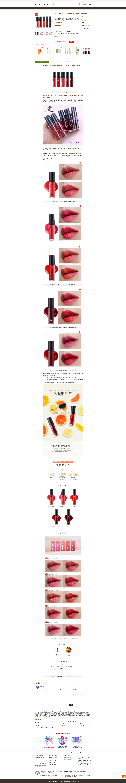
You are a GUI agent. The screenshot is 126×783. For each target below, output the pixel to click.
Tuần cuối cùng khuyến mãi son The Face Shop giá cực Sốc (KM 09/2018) (84, 764)
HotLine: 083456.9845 (74, 0)
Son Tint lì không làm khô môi (77, 713)
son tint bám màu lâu (80, 711)
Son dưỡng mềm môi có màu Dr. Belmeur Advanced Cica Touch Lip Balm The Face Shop (68, 57)
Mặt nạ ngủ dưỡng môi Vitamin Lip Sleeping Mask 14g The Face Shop (39, 57)
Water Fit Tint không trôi (85, 715)
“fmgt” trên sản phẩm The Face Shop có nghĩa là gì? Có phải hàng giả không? (84, 757)
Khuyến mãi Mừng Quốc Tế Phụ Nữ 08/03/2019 (84, 761)
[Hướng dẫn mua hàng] (63, 741)
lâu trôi (73, 711)
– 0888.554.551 (81, 0)
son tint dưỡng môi (43, 712)
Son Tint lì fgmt (61, 713)
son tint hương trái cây (53, 712)
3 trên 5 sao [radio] (82, 692)
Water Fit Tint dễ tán (84, 714)
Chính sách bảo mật (52, 762)
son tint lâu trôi (80, 712)
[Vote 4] (84, 16)
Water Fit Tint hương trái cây (58, 715)
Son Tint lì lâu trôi (43, 714)
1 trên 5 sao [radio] (70, 692)
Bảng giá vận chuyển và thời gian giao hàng (46, 727)
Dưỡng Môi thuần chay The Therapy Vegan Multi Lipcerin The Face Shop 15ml (58, 57)
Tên (69, 683)
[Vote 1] (81, 16)
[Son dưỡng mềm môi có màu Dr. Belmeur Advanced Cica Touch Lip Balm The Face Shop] (67, 50)
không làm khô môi (62, 711)
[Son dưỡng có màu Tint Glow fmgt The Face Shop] (86, 50)
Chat (58, 41)
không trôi (70, 711)
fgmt (53, 711)
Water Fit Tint (69, 714)
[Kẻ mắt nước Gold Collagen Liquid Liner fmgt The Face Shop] (77, 50)
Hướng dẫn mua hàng (87, 0)
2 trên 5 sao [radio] (75, 692)
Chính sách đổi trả (52, 764)
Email (82, 683)
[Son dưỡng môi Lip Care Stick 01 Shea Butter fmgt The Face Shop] (48, 50)
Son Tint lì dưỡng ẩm (48, 713)
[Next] (51, 22)
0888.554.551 (41, 757)
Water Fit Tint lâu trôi (38, 716)
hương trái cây (56, 711)
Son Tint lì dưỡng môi (55, 713)
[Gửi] (77, 4)
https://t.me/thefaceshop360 (39, 762)
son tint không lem (69, 712)
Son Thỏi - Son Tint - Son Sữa (63, 16)
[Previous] (36, 22)
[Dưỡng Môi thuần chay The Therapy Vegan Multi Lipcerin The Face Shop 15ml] (58, 50)
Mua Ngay (71, 41)
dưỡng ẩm (46, 711)
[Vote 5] (86, 16)
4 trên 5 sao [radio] (71, 694)
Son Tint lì (84, 712)
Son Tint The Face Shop (58, 714)
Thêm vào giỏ (65, 41)
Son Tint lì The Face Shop (50, 714)
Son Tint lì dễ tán (42, 713)
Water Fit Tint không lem (78, 715)
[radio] (59, 31)
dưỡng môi (50, 711)
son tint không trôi (75, 712)
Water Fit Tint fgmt (51, 715)
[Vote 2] (82, 16)
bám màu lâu (40, 711)
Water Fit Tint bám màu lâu (76, 714)
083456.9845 (40, 755)
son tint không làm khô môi (62, 712)
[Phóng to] (36, 29)
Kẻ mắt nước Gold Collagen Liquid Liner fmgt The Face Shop (77, 57)
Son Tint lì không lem (85, 713)
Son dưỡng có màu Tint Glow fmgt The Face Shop (87, 56)
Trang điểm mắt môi (71, 16)
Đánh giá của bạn (71, 691)
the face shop (65, 714)
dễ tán (43, 711)
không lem (66, 711)
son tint (76, 711)
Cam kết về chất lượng (53, 757)
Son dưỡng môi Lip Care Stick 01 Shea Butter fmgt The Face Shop (48, 57)
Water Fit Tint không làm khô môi (68, 715)
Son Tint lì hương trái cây (68, 713)
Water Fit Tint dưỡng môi (44, 715)
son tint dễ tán (86, 711)
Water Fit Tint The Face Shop (46, 716)
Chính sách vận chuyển (53, 760)
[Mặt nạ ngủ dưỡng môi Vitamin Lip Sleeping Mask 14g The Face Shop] (39, 50)
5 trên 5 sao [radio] (78, 694)
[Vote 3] (83, 16)
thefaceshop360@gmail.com (42, 763)
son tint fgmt (48, 712)
